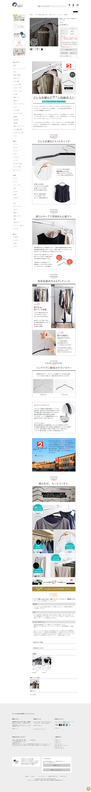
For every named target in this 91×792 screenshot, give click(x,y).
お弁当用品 (16, 119)
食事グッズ (16, 212)
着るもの (14, 141)
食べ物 (14, 175)
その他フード (16, 197)
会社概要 (26, 776)
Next (57, 31)
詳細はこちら (15, 728)
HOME (31, 14)
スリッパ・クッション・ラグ (19, 68)
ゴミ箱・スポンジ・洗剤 (18, 132)
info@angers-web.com (16, 742)
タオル (15, 71)
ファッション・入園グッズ (19, 225)
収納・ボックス (17, 78)
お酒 (15, 188)
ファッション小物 (17, 166)
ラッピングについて (58, 743)
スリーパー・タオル (17, 206)
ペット (15, 135)
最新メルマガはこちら (56, 769)
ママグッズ (16, 228)
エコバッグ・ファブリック (19, 103)
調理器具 (15, 116)
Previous (31, 31)
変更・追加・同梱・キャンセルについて (62, 745)
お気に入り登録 (64, 53)
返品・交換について (58, 746)
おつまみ (15, 191)
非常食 (15, 194)
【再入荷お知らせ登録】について (66, 46)
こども (14, 203)
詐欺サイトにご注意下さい (59, 748)
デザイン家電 (16, 81)
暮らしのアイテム (16, 62)
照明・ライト (16, 97)
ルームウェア (16, 157)
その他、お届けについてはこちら (39, 729)
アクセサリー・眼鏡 (17, 163)
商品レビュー (73, 53)
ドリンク (15, 178)
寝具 (15, 65)
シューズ (15, 160)
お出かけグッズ (17, 222)
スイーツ (15, 181)
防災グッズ (16, 100)
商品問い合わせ (69, 49)
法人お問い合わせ (63, 776)
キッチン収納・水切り (18, 129)
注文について (57, 739)
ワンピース (16, 150)
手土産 (15, 243)
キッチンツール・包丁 (18, 113)
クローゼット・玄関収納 (62, 14)
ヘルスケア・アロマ (17, 87)
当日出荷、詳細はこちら (38, 725)
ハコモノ (15, 246)
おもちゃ (15, 209)
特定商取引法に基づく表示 (52, 776)
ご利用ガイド (58, 737)
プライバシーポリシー (42, 776)
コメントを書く (33, 694)
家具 (15, 219)
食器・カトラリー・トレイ (19, 126)
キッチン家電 (16, 110)
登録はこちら (56, 765)
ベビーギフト (16, 240)
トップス (15, 144)
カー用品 (15, 94)
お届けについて (58, 742)
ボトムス (15, 147)
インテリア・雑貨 (17, 84)
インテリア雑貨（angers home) (41, 14)
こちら (41, 745)
